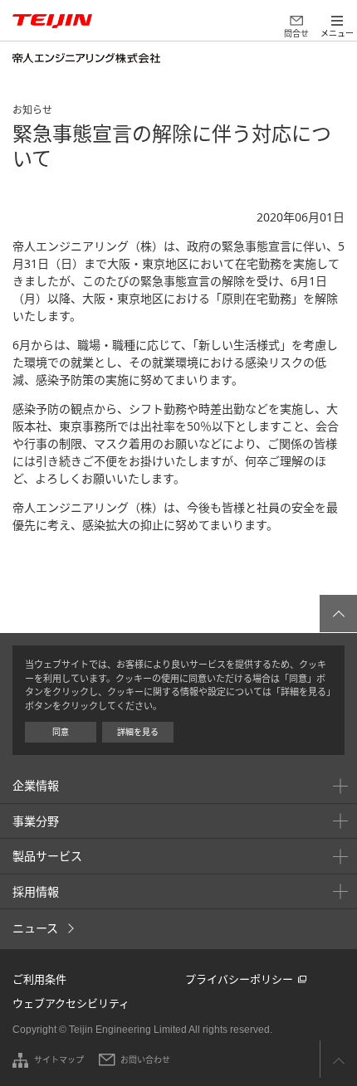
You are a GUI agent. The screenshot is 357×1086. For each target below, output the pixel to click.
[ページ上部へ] (338, 613)
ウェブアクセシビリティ (71, 1003)
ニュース (35, 928)
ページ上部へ (338, 1059)
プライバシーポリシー (239, 979)
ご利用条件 (39, 979)
